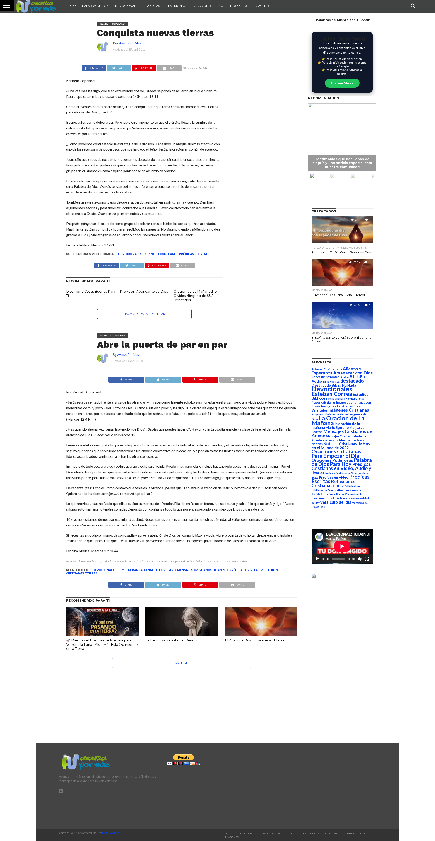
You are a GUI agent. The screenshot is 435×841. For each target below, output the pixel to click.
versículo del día (335, 502)
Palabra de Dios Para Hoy (342, 462)
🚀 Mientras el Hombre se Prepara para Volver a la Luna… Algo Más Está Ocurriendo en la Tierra (102, 644)
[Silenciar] (359, 559)
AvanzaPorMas (130, 43)
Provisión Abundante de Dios (144, 291)
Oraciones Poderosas (332, 460)
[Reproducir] (317, 559)
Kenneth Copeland (160, 254)
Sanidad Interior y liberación (330, 494)
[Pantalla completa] (367, 559)
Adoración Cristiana (327, 369)
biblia (346, 377)
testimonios (357, 494)
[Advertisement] (325, 786)
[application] (342, 546)
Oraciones (203, 5)
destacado (352, 381)
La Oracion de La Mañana (338, 420)
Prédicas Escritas (194, 254)
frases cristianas (324, 402)
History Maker (110, 832)
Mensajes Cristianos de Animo (202, 570)
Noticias (153, 5)
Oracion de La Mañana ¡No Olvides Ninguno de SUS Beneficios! (195, 295)
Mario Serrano (337, 427)
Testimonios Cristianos (331, 498)
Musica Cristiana (352, 440)
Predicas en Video (333, 477)
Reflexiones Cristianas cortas (333, 483)
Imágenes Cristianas (348, 409)
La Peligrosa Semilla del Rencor (171, 640)
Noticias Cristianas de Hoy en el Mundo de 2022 (341, 445)
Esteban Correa (332, 393)
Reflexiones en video (349, 490)
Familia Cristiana (335, 398)
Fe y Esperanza (130, 570)
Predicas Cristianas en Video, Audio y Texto (341, 468)
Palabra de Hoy (95, 5)
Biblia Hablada (331, 381)
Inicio (71, 5)
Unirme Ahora (342, 83)
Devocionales (127, 5)
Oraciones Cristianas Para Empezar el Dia (336, 453)
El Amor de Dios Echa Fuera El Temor (256, 640)
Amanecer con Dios (353, 372)
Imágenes (262, 5)
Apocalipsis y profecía (327, 377)
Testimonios (177, 5)
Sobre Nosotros (233, 5)
